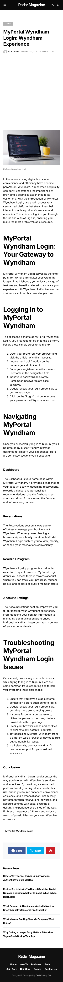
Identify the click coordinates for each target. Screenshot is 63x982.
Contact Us (51, 969)
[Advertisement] (31, 91)
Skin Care (11, 969)
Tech (47, 964)
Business (36, 964)
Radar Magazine (31, 4)
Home (13, 964)
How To (24, 964)
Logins (8, 24)
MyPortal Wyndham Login (19, 831)
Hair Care (25, 969)
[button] (5, 5)
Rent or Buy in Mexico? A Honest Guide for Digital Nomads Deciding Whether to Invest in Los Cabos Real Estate (30, 893)
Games (37, 969)
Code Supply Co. (43, 975)
